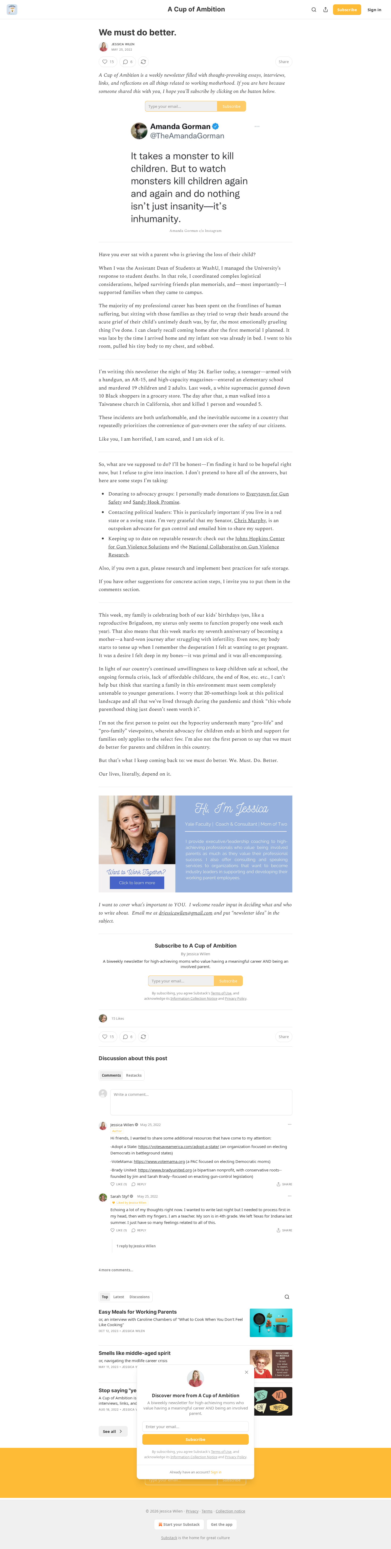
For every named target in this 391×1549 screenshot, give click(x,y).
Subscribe (347, 9)
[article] (195, 1324)
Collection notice (230, 1511)
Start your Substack (181, 1524)
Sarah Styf (119, 1196)
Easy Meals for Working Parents (138, 1312)
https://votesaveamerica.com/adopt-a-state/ (178, 1146)
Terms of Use (221, 1451)
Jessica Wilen (123, 44)
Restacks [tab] (134, 1075)
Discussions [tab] (139, 1296)
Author (117, 1131)
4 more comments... (116, 1270)
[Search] (314, 9)
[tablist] (122, 1075)
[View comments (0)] (150, 1338)
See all (109, 1431)
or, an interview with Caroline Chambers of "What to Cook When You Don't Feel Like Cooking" (171, 1322)
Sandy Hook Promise (156, 502)
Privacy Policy (235, 1456)
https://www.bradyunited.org (165, 1170)
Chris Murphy (250, 520)
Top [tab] (105, 1296)
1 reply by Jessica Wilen (136, 1246)
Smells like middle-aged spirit (134, 1353)
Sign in (374, 9)
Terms (207, 1511)
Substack (169, 1537)
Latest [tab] (118, 1296)
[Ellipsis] (289, 1124)
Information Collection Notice (193, 1456)
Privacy (192, 1511)
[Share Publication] (325, 9)
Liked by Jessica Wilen (131, 1202)
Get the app (221, 1524)
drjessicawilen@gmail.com (186, 913)
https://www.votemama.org (159, 1161)
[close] (246, 1372)
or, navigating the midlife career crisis (133, 1360)
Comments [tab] (111, 1075)
